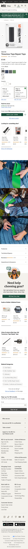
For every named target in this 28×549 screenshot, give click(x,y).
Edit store (3, 99)
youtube (19, 517)
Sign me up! (14, 409)
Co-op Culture (5, 489)
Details (22, 398)
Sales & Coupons (19, 459)
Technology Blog (19, 495)
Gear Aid (3, 51)
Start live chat (15, 296)
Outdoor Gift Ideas (6, 459)
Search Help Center (6, 505)
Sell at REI (4, 491)
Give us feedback (10, 391)
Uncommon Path (19, 475)
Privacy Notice (6, 538)
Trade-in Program (6, 480)
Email (2, 402)
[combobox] (14, 10)
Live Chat (4, 509)
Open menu (25, 5)
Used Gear (4, 477)
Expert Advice (19, 471)
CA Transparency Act (19, 542)
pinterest (16, 517)
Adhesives (6, 20)
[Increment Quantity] (10, 83)
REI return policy (14, 118)
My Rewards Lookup (7, 446)
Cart (21, 5)
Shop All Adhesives (6, 148)
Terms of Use (6, 536)
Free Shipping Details (21, 462)
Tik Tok (8, 517)
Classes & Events (19, 473)
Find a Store (4, 507)
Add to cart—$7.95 (12, 114)
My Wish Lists (5, 448)
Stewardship (18, 498)
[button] (14, 36)
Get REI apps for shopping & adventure (14, 521)
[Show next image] (25, 35)
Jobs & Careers (5, 486)
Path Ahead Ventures (21, 478)
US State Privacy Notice (19, 538)
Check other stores (6, 107)
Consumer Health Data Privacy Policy (14, 540)
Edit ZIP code (17, 99)
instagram (4, 517)
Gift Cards (4, 462)
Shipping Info (19, 453)
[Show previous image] (2, 35)
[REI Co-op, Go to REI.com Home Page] (3, 5)
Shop (9, 6)
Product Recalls (7, 542)
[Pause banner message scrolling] (26, 14)
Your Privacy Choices (19, 536)
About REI (17, 486)
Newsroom (18, 493)
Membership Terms (14, 544)
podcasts (23, 517)
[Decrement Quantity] (2, 83)
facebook (12, 517)
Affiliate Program (6, 493)
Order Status (18, 442)
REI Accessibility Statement (14, 546)
